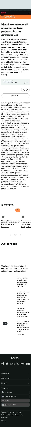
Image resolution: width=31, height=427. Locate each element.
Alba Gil (23, 227)
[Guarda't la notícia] (23, 89)
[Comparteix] (28, 89)
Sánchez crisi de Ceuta (19, 10)
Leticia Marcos (5, 227)
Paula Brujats (20, 334)
